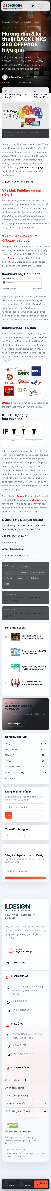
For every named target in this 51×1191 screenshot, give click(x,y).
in (13, 835)
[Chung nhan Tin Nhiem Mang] (19, 1131)
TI (23, 963)
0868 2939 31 (20, 1001)
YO (15, 963)
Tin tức (17, 22)
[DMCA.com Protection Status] (11, 1125)
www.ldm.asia (35, 555)
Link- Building (32, 578)
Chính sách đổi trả (25, 1088)
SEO (7, 584)
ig (25, 835)
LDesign (11, 258)
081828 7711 (19, 1044)
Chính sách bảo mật (25, 1080)
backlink (14, 566)
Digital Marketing (31, 22)
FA (8, 963)
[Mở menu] (41, 6)
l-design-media (38, 572)
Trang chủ (6, 22)
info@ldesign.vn (21, 1009)
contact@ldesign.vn (23, 1053)
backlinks (26, 566)
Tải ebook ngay (15, 724)
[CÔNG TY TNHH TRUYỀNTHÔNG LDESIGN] (15, 6)
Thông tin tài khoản (25, 1103)
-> (9, 815)
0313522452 (16, 1144)
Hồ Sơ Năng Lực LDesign (25, 1111)
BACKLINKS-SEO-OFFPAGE (16, 572)
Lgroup (19, 578)
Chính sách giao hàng (25, 1095)
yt (19, 835)
